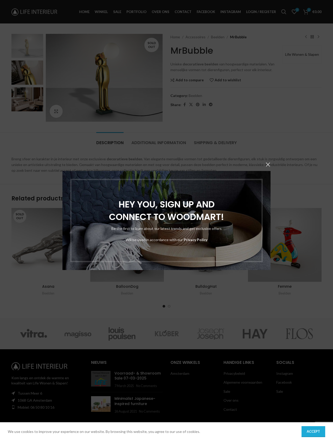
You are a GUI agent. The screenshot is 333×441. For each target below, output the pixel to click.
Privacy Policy (195, 239)
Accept (313, 431)
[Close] (267, 164)
